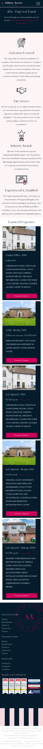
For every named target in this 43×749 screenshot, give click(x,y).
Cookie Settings (28, 746)
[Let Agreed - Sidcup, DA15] (19, 531)
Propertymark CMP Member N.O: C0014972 (21, 738)
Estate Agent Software (7, 744)
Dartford (5, 625)
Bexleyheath (7, 622)
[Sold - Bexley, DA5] (19, 313)
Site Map (28, 744)
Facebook (6, 663)
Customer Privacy (16, 746)
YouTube (5, 669)
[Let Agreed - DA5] (19, 377)
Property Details (21, 296)
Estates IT (21, 744)
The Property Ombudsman (29, 735)
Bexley (4, 619)
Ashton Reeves (17, 741)
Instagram (6, 666)
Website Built (28, 741)
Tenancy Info (25, 400)
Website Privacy (38, 744)
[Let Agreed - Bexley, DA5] (19, 452)
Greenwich (6, 628)
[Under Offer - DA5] (19, 238)
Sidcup (5, 631)
